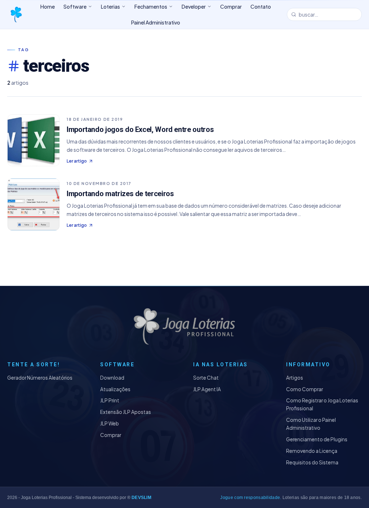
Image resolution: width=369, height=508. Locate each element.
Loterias (110, 6)
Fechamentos (150, 6)
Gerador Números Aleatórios (39, 378)
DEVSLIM (141, 497)
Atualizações (115, 389)
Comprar (110, 435)
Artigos (294, 378)
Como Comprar (304, 389)
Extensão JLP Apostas (125, 412)
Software (74, 6)
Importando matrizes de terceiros (120, 193)
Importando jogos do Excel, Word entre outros (140, 129)
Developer (194, 6)
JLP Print (109, 400)
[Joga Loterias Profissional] (16, 14)
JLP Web (109, 423)
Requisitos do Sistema (312, 462)
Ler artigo (77, 161)
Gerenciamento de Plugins (316, 439)
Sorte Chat (206, 378)
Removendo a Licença (311, 451)
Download (112, 378)
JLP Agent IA (207, 389)
